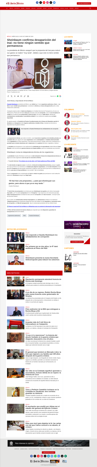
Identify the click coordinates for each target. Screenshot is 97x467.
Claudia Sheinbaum (34, 215)
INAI (24, 215)
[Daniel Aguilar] (67, 137)
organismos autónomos (14, 215)
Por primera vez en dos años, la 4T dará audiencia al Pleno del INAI (37, 161)
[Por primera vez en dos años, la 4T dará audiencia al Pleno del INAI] (15, 248)
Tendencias (56, 8)
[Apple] (62, 456)
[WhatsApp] (15, 96)
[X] (40, 2)
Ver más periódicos (84, 3)
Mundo (22, 8)
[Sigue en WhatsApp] (58, 96)
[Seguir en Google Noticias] (60, 96)
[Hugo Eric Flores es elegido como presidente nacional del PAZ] (68, 163)
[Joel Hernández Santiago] (67, 115)
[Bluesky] (54, 2)
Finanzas (28, 8)
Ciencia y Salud (64, 8)
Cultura (50, 8)
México (11, 8)
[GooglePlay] (65, 456)
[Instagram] (47, 2)
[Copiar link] (25, 96)
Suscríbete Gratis (77, 241)
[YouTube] (44, 2)
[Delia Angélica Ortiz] (67, 130)
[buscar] (90, 8)
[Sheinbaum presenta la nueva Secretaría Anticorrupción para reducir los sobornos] (15, 260)
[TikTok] (51, 2)
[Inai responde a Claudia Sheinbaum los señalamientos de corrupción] (15, 237)
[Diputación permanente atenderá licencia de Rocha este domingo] (15, 282)
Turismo (71, 8)
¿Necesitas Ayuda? (48, 452)
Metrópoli (17, 8)
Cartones (39, 8)
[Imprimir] (28, 96)
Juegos (76, 8)
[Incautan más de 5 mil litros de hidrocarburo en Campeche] (15, 325)
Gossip (45, 8)
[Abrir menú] (7, 8)
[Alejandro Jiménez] (67, 123)
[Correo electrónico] (21, 96)
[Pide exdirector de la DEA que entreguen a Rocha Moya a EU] (15, 312)
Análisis (33, 8)
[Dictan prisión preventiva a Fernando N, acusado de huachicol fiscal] (68, 170)
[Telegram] (18, 96)
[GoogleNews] (58, 456)
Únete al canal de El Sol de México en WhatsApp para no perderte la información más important (34, 206)
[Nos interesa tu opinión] (48, 443)
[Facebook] (37, 2)
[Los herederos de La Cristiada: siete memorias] (68, 149)
